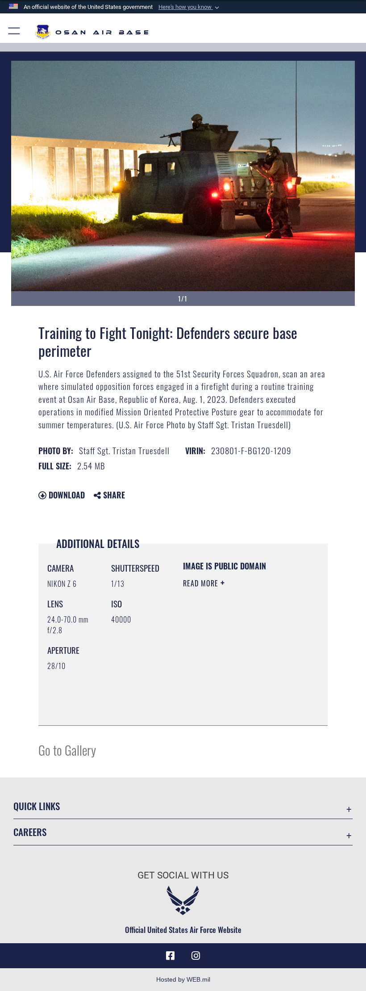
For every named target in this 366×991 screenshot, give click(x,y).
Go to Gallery (67, 749)
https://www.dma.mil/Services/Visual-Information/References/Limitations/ (237, 696)
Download (65, 495)
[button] (189, 7)
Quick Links (36, 806)
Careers (29, 832)
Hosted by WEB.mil (183, 979)
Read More (201, 583)
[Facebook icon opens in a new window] (170, 955)
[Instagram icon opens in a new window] (195, 955)
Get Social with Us (183, 875)
